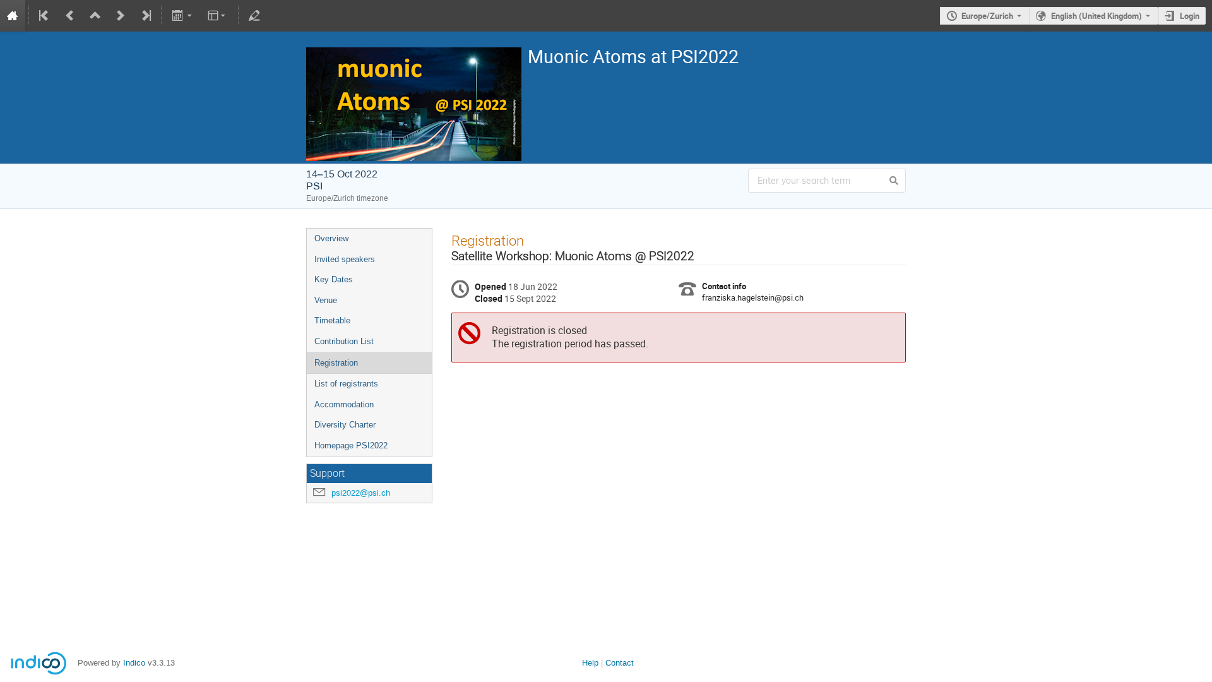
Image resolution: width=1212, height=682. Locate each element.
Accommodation (344, 404)
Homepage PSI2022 (351, 445)
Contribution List (344, 341)
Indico (134, 662)
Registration (336, 363)
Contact (619, 662)
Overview (331, 238)
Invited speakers (344, 259)
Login (1189, 15)
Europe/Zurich (987, 15)
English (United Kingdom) (1096, 15)
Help (590, 662)
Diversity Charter (345, 424)
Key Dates (333, 279)
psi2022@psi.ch (360, 493)
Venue (325, 300)
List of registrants (346, 383)
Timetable (332, 320)
